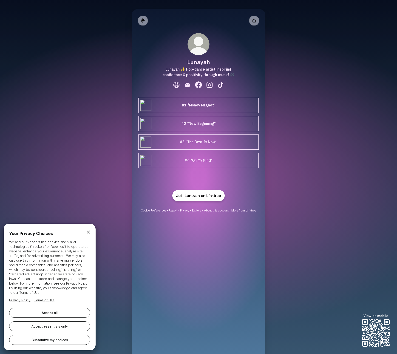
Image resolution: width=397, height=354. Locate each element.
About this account (216, 210)
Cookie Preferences (153, 210)
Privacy (184, 210)
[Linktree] (142, 20)
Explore (196, 210)
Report (173, 210)
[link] (176, 84)
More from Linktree (243, 210)
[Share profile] (254, 20)
